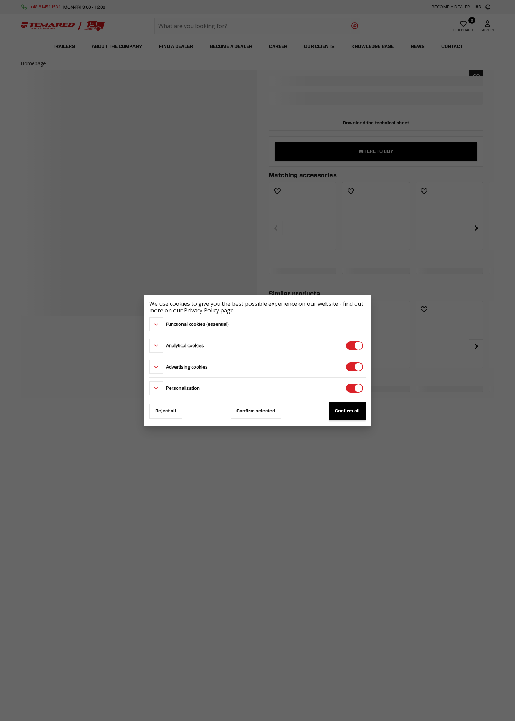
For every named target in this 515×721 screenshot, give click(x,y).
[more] (156, 324)
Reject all (165, 411)
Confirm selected (255, 411)
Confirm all (347, 411)
